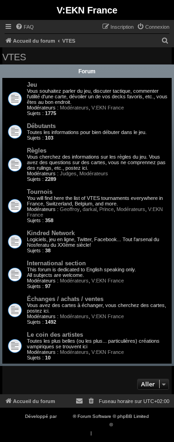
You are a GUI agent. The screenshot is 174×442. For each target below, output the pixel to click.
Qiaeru (121, 424)
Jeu (32, 84)
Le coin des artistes (55, 334)
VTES (14, 57)
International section (56, 263)
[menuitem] (24, 26)
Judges (68, 173)
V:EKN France (107, 107)
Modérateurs (74, 107)
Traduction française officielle (77, 424)
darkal (90, 209)
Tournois (39, 191)
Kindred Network (51, 233)
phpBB (65, 416)
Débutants (41, 125)
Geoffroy (70, 209)
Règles (36, 150)
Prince (106, 209)
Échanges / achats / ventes (65, 298)
